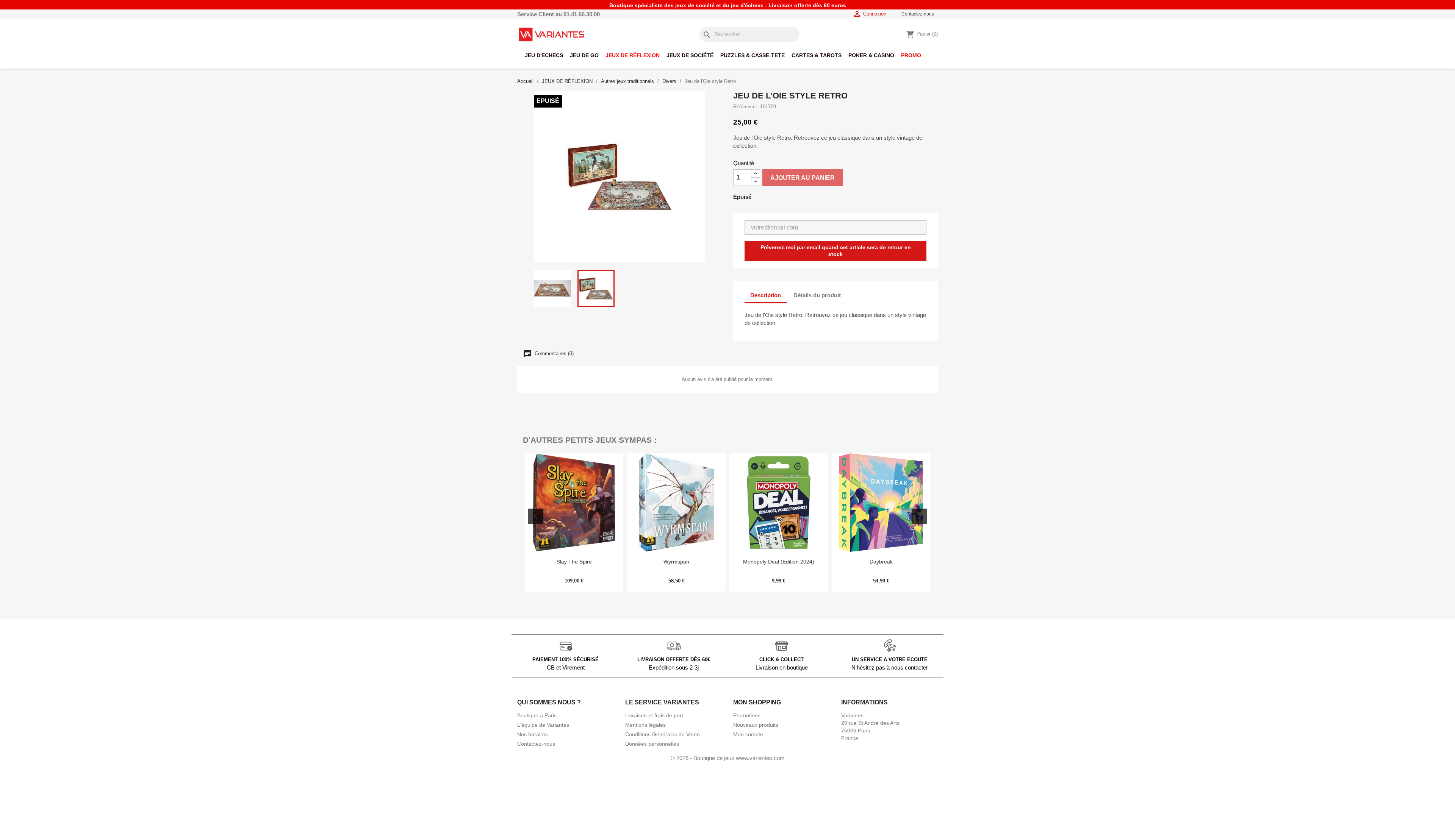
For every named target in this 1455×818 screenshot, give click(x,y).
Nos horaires (532, 734)
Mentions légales (645, 725)
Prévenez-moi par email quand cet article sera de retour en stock (835, 250)
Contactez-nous (917, 14)
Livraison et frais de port (654, 715)
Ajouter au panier (802, 178)
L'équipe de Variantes (543, 725)
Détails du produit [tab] (817, 295)
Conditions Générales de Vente (662, 734)
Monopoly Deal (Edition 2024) (676, 562)
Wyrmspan (574, 562)
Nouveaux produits (755, 725)
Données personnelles (652, 744)
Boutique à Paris (537, 715)
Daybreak (778, 562)
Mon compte (748, 734)
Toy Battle (881, 562)
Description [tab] (765, 295)
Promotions (746, 715)
